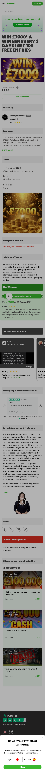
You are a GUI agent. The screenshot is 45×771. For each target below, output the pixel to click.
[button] (13, 759)
